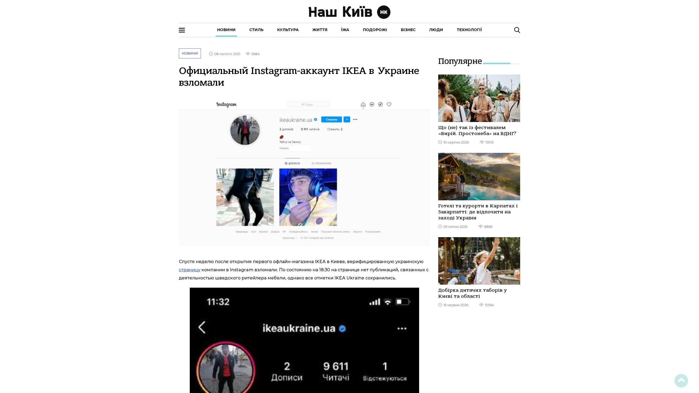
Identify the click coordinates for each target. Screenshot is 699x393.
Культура (288, 29)
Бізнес (408, 29)
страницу (189, 269)
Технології (469, 29)
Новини (226, 29)
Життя (319, 29)
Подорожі (375, 29)
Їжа (345, 29)
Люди (436, 29)
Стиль (256, 29)
